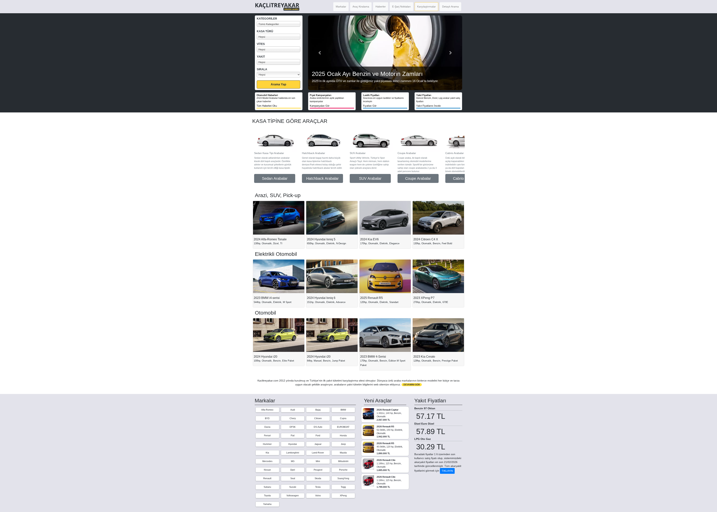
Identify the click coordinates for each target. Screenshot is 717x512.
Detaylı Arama (450, 6)
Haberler (380, 6)
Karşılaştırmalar (426, 6)
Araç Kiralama (361, 6)
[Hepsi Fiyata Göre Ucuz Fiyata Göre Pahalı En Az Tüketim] (279, 74)
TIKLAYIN (447, 470)
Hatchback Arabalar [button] (322, 178)
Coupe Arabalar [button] (418, 178)
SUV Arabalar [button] (370, 178)
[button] (319, 52)
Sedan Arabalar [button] (275, 178)
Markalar (341, 6)
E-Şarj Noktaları (401, 6)
